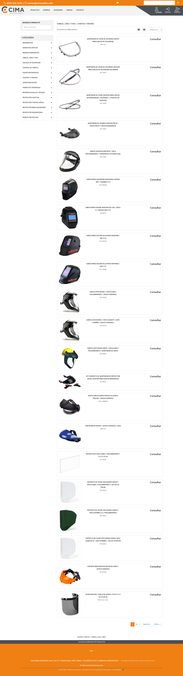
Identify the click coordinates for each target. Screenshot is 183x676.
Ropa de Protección (30, 117)
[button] (117, 3)
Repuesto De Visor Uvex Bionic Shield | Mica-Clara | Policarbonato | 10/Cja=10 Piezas (103, 484)
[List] (144, 30)
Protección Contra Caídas (33, 103)
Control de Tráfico (30, 68)
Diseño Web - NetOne (65, 670)
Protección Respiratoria (32, 112)
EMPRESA (46, 10)
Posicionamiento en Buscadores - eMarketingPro (106, 670)
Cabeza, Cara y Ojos (30, 58)
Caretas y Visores (85, 24)
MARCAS (69, 10)
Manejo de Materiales (31, 88)
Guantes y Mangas (30, 78)
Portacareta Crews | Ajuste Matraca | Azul (103, 426)
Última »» (157, 624)
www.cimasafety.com (147, 661)
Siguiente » (147, 624)
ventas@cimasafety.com (129, 661)
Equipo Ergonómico (31, 73)
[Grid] (139, 30)
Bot (91, 651)
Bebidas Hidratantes (31, 53)
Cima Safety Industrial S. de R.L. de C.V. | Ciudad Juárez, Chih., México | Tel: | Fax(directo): (74, 661)
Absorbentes (28, 43)
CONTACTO (80, 10)
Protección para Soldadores (34, 107)
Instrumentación (30, 83)
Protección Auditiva (31, 98)
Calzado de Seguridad (32, 63)
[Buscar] (178, 3)
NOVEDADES (58, 10)
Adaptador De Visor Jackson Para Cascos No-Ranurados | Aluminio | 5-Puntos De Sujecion (103, 97)
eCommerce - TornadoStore (82, 670)
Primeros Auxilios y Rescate (34, 93)
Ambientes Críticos (30, 48)
